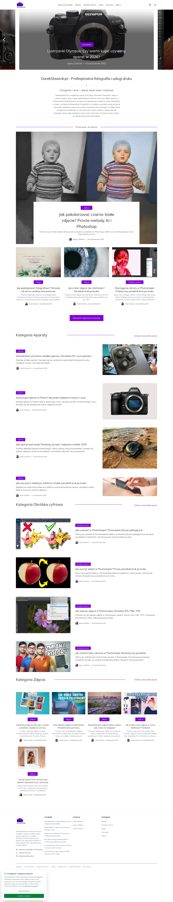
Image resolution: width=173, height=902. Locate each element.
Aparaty (78, 5)
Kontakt (53, 866)
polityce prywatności (31, 886)
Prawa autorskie (29, 866)
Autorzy (76, 817)
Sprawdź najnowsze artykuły (86, 318)
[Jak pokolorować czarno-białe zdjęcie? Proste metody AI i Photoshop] (86, 188)
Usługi (101, 5)
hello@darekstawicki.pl (26, 856)
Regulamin (19, 866)
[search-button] (150, 5)
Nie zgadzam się (24, 891)
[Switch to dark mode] (155, 5)
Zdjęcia (118, 5)
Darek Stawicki (78, 821)
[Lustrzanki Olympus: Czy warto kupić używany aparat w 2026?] (86, 40)
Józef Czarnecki (78, 829)
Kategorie (106, 817)
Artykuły (48, 817)
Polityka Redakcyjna (75, 866)
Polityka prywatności (43, 866)
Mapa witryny (87, 866)
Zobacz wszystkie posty (145, 336)
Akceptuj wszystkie (24, 896)
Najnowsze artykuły (65, 5)
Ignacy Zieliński (78, 825)
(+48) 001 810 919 (24, 853)
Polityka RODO (62, 866)
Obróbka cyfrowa (89, 5)
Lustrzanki (109, 5)
